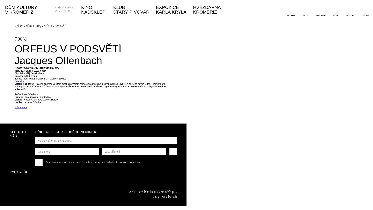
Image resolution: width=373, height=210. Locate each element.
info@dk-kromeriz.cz (65, 7)
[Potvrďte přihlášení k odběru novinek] (173, 151)
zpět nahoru (21, 107)
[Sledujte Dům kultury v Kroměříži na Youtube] (24, 144)
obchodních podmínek (127, 162)
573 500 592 (60, 11)
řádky (306, 15)
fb (69, 11)
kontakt (351, 15)
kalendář (321, 15)
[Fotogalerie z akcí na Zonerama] (24, 155)
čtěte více (19, 81)
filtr (336, 15)
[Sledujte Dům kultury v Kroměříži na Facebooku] (13, 144)
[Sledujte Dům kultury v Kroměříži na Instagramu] (13, 155)
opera (21, 39)
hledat (291, 15)
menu (366, 15)
